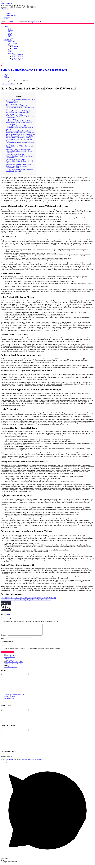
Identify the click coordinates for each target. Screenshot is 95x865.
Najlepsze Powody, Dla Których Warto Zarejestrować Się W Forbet (17, 113)
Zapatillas (11, 53)
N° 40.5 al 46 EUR (17, 58)
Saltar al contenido (6, 3)
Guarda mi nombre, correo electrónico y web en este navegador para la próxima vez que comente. (31, 648)
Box (9, 28)
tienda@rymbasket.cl (34, 22)
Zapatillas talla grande (18, 60)
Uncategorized (7, 84)
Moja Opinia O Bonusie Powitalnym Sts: (18, 149)
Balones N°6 (15, 46)
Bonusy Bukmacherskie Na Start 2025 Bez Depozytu (34, 69)
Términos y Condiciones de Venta (14, 695)
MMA (10, 35)
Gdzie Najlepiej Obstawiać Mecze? (16, 106)
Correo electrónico (7, 641)
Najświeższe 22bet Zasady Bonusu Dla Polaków (20, 121)
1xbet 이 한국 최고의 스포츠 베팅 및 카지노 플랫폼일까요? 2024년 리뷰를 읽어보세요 (28, 598)
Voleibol (10, 38)
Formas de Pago (9, 698)
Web (2, 645)
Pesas (9, 36)
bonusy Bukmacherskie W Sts (15, 154)
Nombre (4, 638)
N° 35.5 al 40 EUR (17, 56)
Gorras (10, 50)
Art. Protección (12, 43)
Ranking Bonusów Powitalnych (15, 159)
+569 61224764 (11, 22)
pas (2, 84)
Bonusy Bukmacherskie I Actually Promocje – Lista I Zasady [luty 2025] (19, 170)
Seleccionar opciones (10, 667)
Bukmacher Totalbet (12, 102)
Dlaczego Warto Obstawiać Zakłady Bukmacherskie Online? (16, 166)
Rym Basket (9, 760)
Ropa (9, 51)
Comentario (4, 635)
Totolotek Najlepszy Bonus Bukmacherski (18, 131)
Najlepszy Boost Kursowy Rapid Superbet (18, 111)
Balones (10, 45)
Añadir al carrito (9, 660)
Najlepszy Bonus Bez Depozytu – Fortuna (18, 137)
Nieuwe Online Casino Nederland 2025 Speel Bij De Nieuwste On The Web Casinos (26, 600)
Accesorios (11, 41)
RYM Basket (8, 40)
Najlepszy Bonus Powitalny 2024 (16, 126)
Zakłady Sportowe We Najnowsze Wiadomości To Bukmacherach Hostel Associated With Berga (20, 133)
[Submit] (1, 65)
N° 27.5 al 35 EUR (17, 55)
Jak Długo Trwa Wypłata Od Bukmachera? (18, 164)
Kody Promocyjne (11, 119)
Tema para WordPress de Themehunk (32, 760)
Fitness (10, 31)
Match (6, 26)
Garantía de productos (10, 696)
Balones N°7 (15, 48)
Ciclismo (10, 30)
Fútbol (10, 33)
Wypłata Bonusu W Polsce (14, 104)
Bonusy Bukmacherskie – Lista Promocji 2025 (19, 136)
